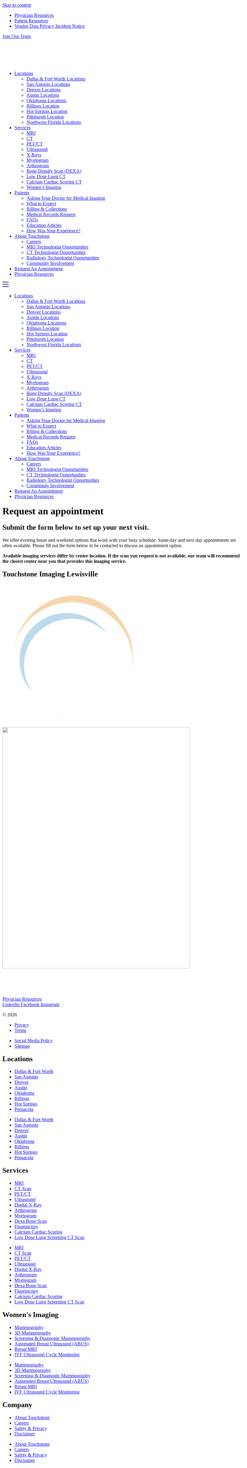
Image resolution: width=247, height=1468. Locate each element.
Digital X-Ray (28, 1204)
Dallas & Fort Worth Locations (56, 78)
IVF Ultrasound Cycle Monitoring (47, 1354)
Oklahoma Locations (46, 100)
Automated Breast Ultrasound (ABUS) (51, 1343)
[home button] (63, 63)
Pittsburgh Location (45, 116)
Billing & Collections (47, 209)
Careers (34, 241)
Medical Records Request (51, 214)
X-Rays (34, 154)
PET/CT (35, 143)
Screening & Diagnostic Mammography (52, 1338)
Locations (23, 73)
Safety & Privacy (30, 1428)
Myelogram (37, 160)
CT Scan (22, 1188)
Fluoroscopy (26, 1226)
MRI (31, 133)
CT (30, 138)
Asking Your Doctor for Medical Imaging (66, 198)
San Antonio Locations (48, 84)
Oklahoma (24, 1093)
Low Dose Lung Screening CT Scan (49, 1237)
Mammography (29, 1327)
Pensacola (23, 1109)
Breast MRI (25, 1349)
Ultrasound (37, 149)
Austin (20, 1087)
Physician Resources (34, 274)
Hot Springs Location (47, 111)
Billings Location (43, 105)
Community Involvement (50, 263)
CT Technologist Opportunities (56, 252)
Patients (21, 192)
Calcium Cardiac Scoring (38, 1231)
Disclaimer (24, 1433)
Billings (21, 1098)
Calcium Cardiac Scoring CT (54, 181)
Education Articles (44, 225)
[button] (123, 285)
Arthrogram (38, 165)
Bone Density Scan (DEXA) (54, 171)
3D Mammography (32, 1332)
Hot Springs (25, 1103)
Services (22, 127)
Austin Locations (43, 95)
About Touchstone (32, 236)
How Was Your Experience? (53, 230)
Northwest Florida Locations (54, 122)
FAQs (32, 219)
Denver (21, 1082)
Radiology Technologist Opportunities (63, 257)
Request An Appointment (38, 268)
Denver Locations (44, 89)
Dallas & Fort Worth (33, 1071)
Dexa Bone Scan (30, 1221)
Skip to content (16, 5)
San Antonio (26, 1076)
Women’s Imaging (44, 187)
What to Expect (41, 203)
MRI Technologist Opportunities (57, 246)
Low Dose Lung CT (46, 176)
